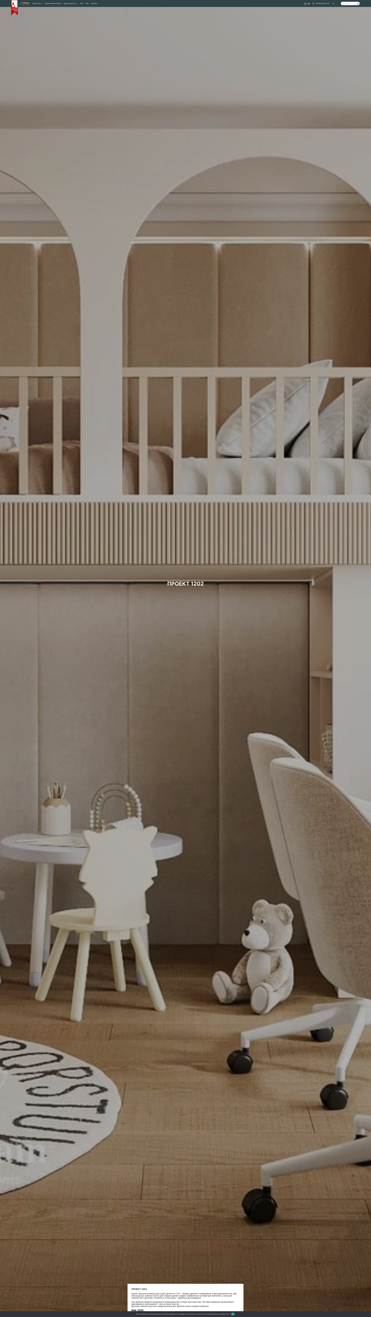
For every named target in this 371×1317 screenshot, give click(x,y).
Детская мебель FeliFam (53, 3)
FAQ (87, 3)
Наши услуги (36, 3)
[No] (369, 1314)
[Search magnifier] (357, 4)
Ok (233, 1314)
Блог (81, 3)
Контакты (94, 3)
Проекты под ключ (70, 3)
